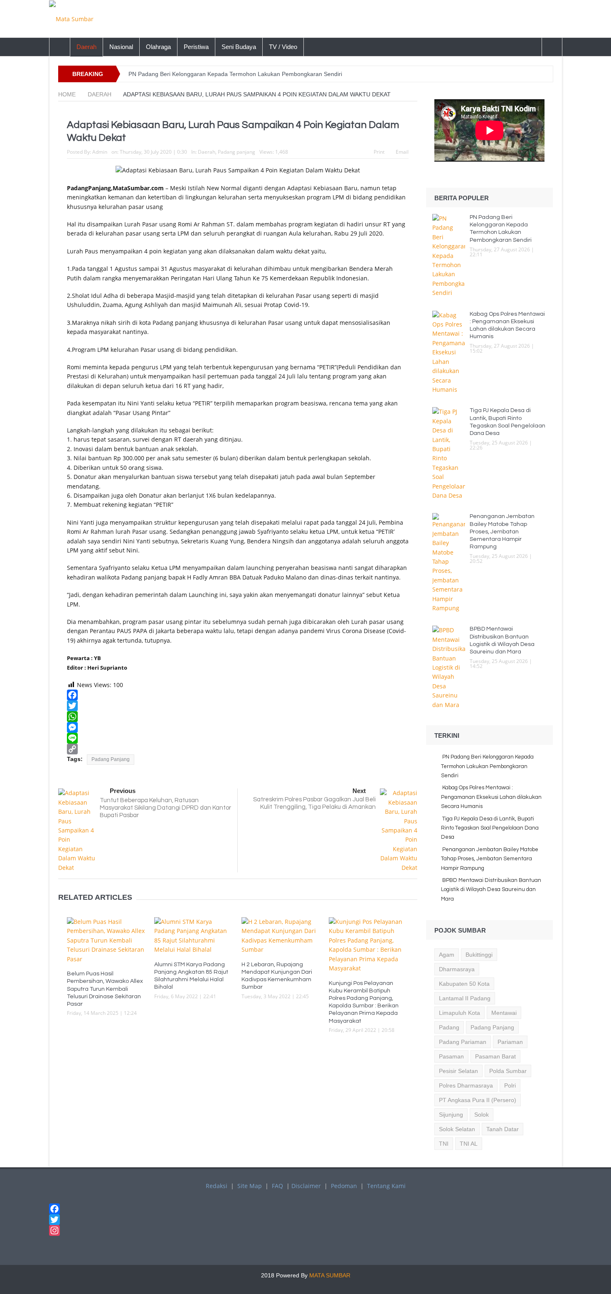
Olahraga (158, 46)
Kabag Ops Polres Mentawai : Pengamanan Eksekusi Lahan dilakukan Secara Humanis (491, 797)
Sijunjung (451, 1114)
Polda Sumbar (508, 1071)
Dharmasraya (457, 969)
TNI (443, 1143)
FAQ (277, 1186)
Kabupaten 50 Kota (464, 983)
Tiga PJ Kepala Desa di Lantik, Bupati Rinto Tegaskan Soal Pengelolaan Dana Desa (490, 828)
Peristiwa (196, 46)
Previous (123, 790)
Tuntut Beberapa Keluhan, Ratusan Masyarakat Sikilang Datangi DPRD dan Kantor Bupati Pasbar (165, 807)
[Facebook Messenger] (238, 727)
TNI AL (469, 1143)
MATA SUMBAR (329, 1275)
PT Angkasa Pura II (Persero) (477, 1100)
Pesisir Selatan (458, 1071)
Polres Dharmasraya (466, 1085)
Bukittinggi (479, 954)
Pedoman (344, 1186)
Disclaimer (306, 1186)
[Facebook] (238, 695)
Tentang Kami (386, 1186)
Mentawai (504, 1012)
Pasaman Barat (495, 1056)
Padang (449, 1027)
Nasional (121, 46)
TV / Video (283, 46)
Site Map (249, 1186)
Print (379, 151)
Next (359, 790)
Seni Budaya (239, 46)
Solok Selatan (457, 1129)
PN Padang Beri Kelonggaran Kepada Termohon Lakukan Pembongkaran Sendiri (235, 74)
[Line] (238, 738)
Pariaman (510, 1042)
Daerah (86, 46)
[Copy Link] (238, 749)
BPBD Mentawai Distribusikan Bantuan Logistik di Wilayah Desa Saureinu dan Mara (491, 889)
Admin (99, 151)
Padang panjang (236, 151)
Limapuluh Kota (459, 1012)
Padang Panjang (110, 759)
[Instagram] (305, 1230)
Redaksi (216, 1186)
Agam (446, 954)
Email (402, 151)
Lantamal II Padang (464, 998)
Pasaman (451, 1056)
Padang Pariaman (462, 1042)
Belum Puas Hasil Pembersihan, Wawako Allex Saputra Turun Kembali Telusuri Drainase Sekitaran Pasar (105, 989)
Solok (481, 1114)
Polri (510, 1085)
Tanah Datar (502, 1129)
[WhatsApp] (238, 716)
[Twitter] (238, 705)
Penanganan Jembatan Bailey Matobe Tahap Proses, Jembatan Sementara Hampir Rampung (502, 531)
